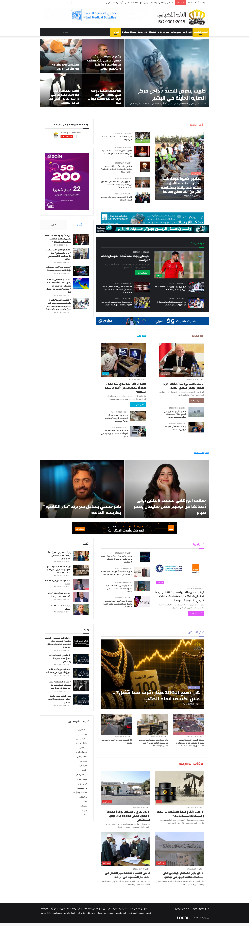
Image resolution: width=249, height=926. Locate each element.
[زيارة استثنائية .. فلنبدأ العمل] (81, 609)
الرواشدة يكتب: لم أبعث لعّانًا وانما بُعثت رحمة (59, 594)
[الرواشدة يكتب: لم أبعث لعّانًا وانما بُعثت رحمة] (81, 597)
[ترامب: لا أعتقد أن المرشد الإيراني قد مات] (196, 427)
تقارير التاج (81, 913)
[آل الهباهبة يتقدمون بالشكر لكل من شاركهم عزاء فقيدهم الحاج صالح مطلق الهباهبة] (81, 641)
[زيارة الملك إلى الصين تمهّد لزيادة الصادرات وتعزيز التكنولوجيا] (81, 556)
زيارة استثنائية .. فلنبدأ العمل (61, 607)
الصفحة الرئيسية (200, 32)
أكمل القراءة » (142, 273)
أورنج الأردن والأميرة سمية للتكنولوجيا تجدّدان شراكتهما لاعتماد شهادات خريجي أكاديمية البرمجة (179, 596)
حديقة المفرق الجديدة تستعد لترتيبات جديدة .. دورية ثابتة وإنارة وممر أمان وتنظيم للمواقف (190, 743)
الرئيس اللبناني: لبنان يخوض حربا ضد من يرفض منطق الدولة (183, 385)
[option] (124, 73)
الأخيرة (80, 225)
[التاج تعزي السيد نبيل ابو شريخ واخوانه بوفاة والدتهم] (81, 659)
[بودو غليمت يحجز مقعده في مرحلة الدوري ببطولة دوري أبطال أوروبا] (142, 302)
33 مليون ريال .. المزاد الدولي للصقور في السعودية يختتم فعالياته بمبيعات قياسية (116, 184)
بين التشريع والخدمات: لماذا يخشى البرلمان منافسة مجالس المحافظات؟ (58, 239)
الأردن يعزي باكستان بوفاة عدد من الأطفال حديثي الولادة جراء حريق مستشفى (128, 816)
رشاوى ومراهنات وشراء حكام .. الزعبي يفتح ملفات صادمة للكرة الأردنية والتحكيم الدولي (104, 62)
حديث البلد (82, 765)
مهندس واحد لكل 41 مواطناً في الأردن (65, 66)
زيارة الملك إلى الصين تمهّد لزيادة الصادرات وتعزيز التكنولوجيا (58, 556)
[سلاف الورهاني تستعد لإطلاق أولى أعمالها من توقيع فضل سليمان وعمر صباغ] (166, 489)
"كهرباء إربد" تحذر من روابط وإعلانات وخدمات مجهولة (58, 268)
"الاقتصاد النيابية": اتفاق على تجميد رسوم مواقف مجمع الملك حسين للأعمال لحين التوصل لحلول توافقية (58, 304)
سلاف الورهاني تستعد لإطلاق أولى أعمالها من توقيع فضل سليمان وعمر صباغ (170, 506)
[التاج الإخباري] (182, 16)
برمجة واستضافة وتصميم (199, 918)
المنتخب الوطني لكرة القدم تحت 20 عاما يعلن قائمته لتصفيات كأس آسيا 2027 (116, 289)
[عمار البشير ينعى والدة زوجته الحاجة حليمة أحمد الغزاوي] (81, 699)
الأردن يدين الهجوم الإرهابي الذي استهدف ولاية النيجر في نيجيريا (183, 875)
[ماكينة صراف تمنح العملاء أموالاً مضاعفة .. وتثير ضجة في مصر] (138, 431)
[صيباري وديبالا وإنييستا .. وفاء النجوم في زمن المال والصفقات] (196, 287)
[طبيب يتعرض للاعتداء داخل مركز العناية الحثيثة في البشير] (166, 73)
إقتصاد (84, 734)
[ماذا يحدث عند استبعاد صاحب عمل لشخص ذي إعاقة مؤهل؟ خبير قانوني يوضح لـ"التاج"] (152, 724)
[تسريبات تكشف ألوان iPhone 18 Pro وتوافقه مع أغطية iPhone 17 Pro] (142, 572)
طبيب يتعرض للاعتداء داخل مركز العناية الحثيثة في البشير (172, 94)
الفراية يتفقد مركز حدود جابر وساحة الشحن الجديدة (116, 198)
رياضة (140, 32)
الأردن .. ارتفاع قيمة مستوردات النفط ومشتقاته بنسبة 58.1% (180, 813)
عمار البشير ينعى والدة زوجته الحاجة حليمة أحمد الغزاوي (59, 699)
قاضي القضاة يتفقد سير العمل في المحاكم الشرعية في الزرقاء (127, 875)
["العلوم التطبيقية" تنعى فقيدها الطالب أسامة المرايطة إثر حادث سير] (81, 685)
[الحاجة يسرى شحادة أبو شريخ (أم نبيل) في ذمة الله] (81, 673)
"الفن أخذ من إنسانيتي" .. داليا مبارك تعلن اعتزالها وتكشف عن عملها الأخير (117, 153)
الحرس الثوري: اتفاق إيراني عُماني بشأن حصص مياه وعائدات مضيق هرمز (175, 414)
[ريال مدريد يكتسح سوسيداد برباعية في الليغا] (142, 137)
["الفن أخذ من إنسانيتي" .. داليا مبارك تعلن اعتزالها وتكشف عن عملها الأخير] (142, 151)
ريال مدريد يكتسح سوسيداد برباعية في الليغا (117, 138)
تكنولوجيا (83, 761)
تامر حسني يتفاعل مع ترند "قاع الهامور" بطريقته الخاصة (82, 509)
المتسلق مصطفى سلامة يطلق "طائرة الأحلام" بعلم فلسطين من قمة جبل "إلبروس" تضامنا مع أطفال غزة (58, 286)
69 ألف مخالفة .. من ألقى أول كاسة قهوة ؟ (116, 741)
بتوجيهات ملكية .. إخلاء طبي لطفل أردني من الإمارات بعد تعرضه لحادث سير (145, 2)
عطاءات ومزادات (129, 32)
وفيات (84, 815)
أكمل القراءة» (196, 401)
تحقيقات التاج (150, 32)
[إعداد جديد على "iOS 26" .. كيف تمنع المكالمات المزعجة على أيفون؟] (142, 586)
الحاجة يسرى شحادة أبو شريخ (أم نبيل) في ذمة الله (58, 670)
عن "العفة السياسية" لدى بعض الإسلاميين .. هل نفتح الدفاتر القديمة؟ (59, 570)
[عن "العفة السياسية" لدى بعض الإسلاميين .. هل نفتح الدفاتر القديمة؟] (81, 570)
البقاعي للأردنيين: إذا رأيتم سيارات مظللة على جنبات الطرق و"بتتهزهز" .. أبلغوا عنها (116, 169)
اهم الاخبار (83, 748)
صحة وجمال (82, 779)
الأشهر (53, 225)
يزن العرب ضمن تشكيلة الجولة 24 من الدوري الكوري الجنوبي (171, 303)
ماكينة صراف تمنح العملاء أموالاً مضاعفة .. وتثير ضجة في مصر (114, 433)
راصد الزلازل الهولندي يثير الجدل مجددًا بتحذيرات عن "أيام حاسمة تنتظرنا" (125, 388)
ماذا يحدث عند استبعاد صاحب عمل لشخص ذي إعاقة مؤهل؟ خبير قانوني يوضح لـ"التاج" (153, 743)
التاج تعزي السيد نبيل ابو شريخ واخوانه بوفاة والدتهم (60, 658)
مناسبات (83, 806)
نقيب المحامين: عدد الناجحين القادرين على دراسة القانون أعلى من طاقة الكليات (64, 97)
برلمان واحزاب (163, 32)
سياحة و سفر (81, 774)
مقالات (84, 801)
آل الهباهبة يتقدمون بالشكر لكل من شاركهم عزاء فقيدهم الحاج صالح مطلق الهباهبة (58, 642)
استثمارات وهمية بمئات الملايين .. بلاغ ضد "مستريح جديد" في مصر (116, 418)
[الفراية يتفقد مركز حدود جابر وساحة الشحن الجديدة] (142, 197)
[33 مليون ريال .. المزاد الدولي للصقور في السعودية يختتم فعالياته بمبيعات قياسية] (142, 182)
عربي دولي (176, 32)
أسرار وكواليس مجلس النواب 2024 (61, 913)
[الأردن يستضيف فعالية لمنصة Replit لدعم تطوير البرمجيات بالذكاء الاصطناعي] (145, 557)
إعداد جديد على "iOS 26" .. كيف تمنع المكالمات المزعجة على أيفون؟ (118, 588)
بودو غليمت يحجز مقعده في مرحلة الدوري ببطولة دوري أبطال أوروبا (116, 303)
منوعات (84, 810)
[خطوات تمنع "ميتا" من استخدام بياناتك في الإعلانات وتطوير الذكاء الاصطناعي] (142, 601)
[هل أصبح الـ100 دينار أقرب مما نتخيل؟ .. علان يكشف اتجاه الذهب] (152, 674)
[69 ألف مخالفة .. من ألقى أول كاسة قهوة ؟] (116, 724)
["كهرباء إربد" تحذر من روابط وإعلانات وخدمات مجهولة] (81, 271)
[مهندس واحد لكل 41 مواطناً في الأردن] (61, 56)
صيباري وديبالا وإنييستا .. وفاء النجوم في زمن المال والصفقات (170, 288)
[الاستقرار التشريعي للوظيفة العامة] (81, 584)
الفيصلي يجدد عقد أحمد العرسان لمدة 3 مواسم (125, 258)
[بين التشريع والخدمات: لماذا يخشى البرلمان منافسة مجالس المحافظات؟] (81, 239)
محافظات (83, 797)
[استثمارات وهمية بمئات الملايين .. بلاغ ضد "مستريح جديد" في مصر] (138, 416)
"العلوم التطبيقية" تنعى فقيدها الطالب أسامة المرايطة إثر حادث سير (60, 685)
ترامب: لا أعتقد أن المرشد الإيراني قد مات (175, 428)
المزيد (116, 32)
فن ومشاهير (82, 788)
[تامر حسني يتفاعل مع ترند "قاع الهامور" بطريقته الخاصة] (82, 489)
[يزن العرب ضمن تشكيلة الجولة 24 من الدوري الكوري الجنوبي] (196, 302)
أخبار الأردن (187, 32)
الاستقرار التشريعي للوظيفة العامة (58, 582)
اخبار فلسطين (81, 739)
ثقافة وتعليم (82, 757)
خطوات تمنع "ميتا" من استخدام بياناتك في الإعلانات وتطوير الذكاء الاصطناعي (117, 604)
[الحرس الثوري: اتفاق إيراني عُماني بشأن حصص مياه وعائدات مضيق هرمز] (196, 412)
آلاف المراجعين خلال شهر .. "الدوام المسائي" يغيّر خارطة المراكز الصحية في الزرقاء (58, 254)
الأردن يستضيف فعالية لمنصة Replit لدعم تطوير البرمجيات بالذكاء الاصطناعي (116, 559)
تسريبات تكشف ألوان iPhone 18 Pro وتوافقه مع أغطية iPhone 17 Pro (116, 573)
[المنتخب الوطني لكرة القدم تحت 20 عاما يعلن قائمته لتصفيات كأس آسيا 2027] (142, 287)
